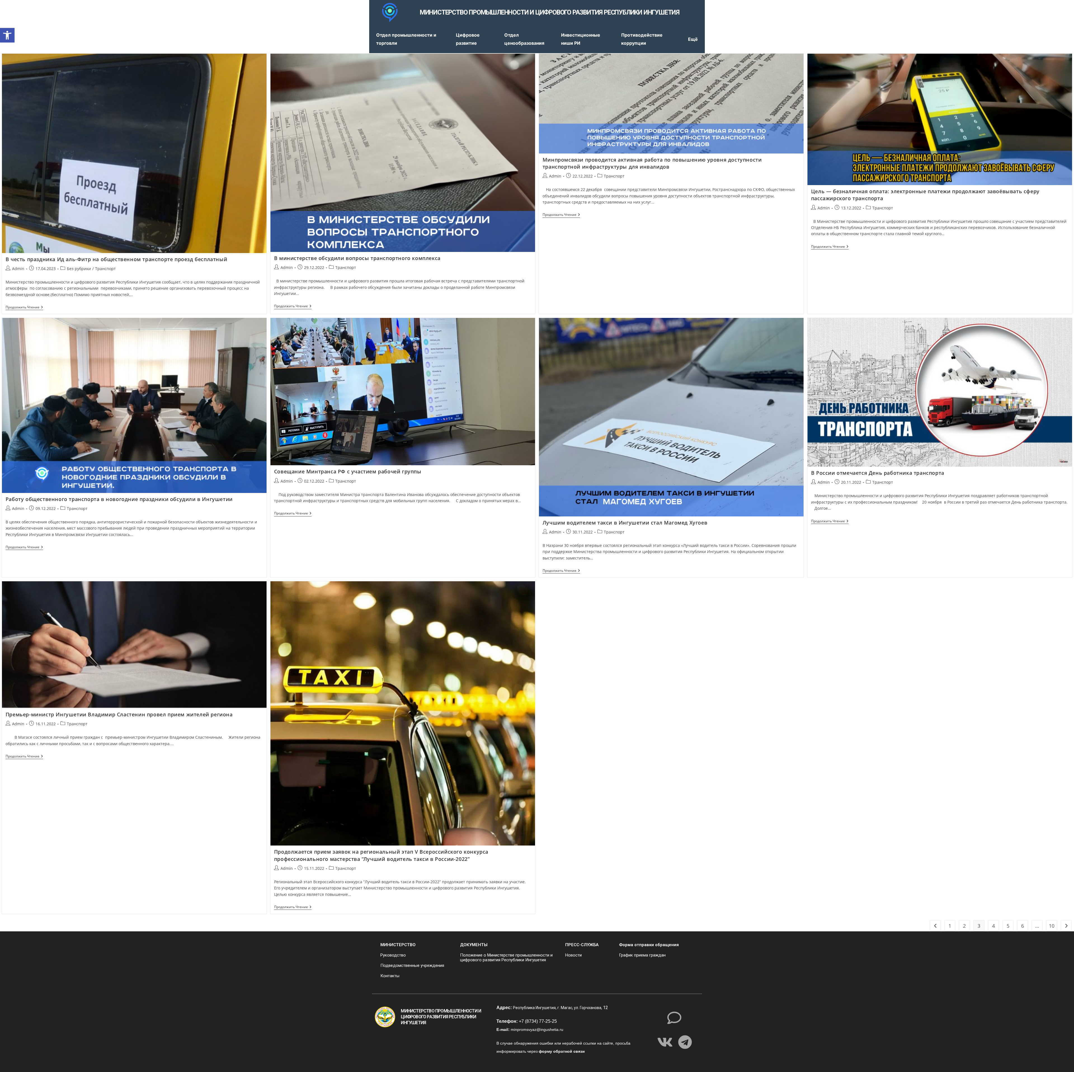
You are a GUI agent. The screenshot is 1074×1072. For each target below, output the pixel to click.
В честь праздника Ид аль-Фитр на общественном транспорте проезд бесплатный (116, 259)
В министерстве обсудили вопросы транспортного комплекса (357, 258)
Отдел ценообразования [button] (524, 39)
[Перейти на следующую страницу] (1066, 925)
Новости (573, 955)
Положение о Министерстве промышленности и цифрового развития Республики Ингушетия (506, 957)
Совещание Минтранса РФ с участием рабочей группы (347, 471)
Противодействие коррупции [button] (642, 39)
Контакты (389, 975)
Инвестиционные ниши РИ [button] (580, 39)
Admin (18, 268)
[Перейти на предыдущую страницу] (935, 925)
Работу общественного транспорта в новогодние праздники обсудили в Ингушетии (119, 499)
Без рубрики (79, 268)
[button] (7, 35)
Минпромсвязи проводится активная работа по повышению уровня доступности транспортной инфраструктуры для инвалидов (652, 163)
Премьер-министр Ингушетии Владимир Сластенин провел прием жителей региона (119, 714)
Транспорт (105, 268)
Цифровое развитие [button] (468, 39)
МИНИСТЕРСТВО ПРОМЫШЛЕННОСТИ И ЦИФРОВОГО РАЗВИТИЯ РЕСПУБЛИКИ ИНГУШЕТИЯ (549, 12)
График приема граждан (642, 955)
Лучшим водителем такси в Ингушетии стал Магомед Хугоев (625, 522)
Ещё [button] (693, 39)
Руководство (393, 955)
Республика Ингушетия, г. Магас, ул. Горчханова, (558, 1007)
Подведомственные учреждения (412, 965)
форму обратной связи (562, 1051)
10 (1051, 925)
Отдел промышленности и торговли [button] (406, 39)
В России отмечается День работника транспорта (877, 472)
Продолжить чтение (24, 307)
